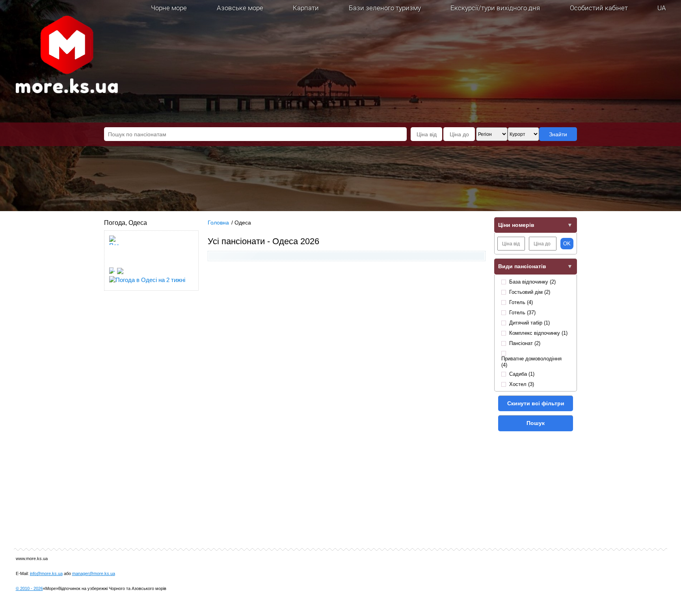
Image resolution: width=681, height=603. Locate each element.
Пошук (536, 423)
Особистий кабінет (599, 7)
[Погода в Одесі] (114, 261)
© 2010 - (29, 588)
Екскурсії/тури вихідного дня (495, 7)
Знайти (558, 134)
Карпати (306, 7)
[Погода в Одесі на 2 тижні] (147, 277)
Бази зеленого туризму (385, 7)
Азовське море (240, 7)
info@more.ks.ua (46, 573)
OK (567, 244)
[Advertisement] (347, 326)
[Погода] (115, 268)
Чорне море (169, 7)
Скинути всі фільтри (535, 403)
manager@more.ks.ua (93, 573)
